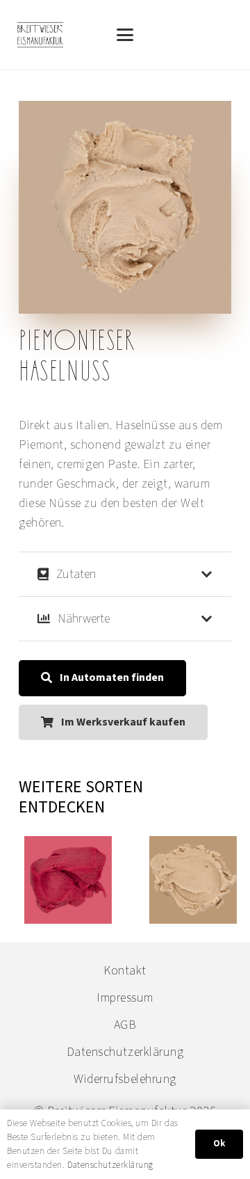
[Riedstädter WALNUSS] (190, 880)
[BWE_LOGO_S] (40, 35)
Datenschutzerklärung (125, 1052)
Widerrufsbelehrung (125, 1079)
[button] (125, 34)
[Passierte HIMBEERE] (65, 880)
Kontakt (125, 970)
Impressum (125, 997)
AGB (125, 1025)
